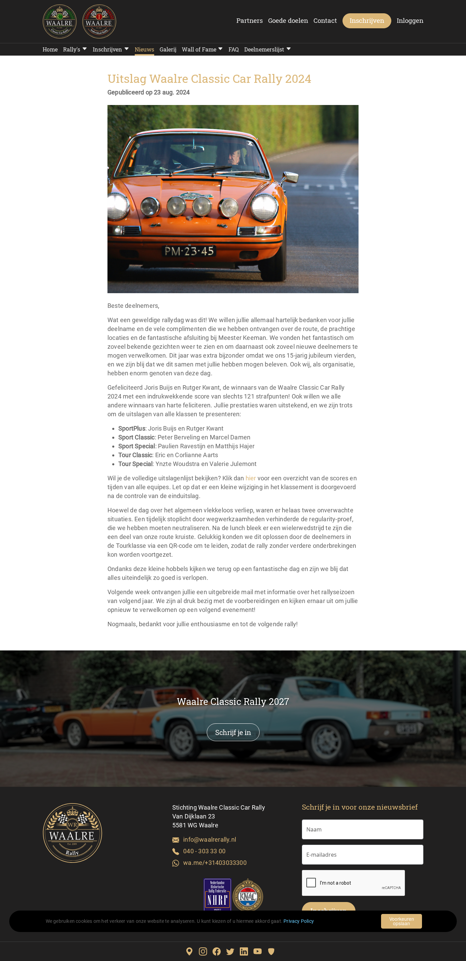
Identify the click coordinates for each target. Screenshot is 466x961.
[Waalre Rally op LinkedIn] (246, 951)
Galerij (168, 49)
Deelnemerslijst (264, 49)
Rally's (71, 49)
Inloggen (410, 20)
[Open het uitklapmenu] (83, 48)
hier (251, 478)
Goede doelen (288, 20)
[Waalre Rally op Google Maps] (192, 951)
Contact (325, 20)
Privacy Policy (298, 921)
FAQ (234, 49)
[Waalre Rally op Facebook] (219, 951)
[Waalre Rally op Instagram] (206, 951)
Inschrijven (367, 20)
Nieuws (144, 49)
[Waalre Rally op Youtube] (260, 951)
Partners (249, 20)
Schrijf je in (233, 732)
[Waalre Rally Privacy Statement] (274, 951)
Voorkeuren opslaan (401, 921)
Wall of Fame (199, 49)
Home (50, 49)
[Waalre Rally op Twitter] (233, 951)
